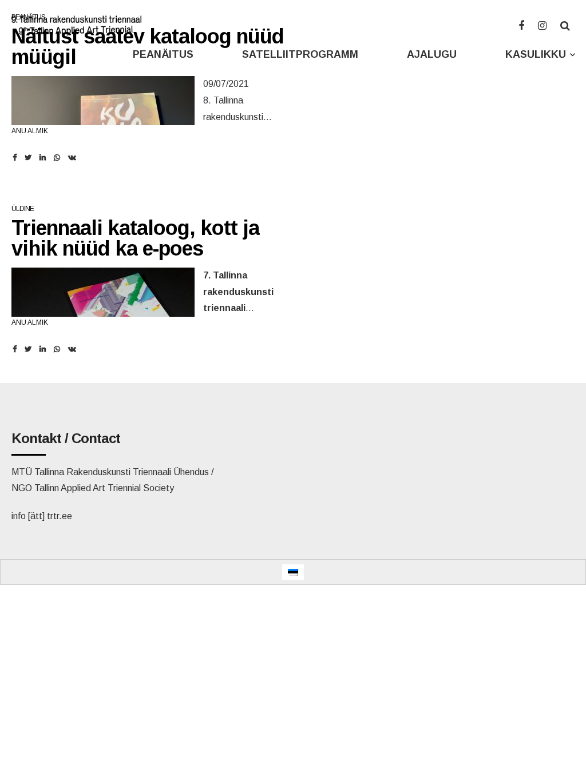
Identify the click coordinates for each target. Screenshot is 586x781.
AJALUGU (432, 54)
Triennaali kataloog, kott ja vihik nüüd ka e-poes (135, 238)
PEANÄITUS (163, 54)
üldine (22, 209)
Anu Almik (29, 131)
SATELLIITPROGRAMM (300, 54)
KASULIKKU (535, 54)
